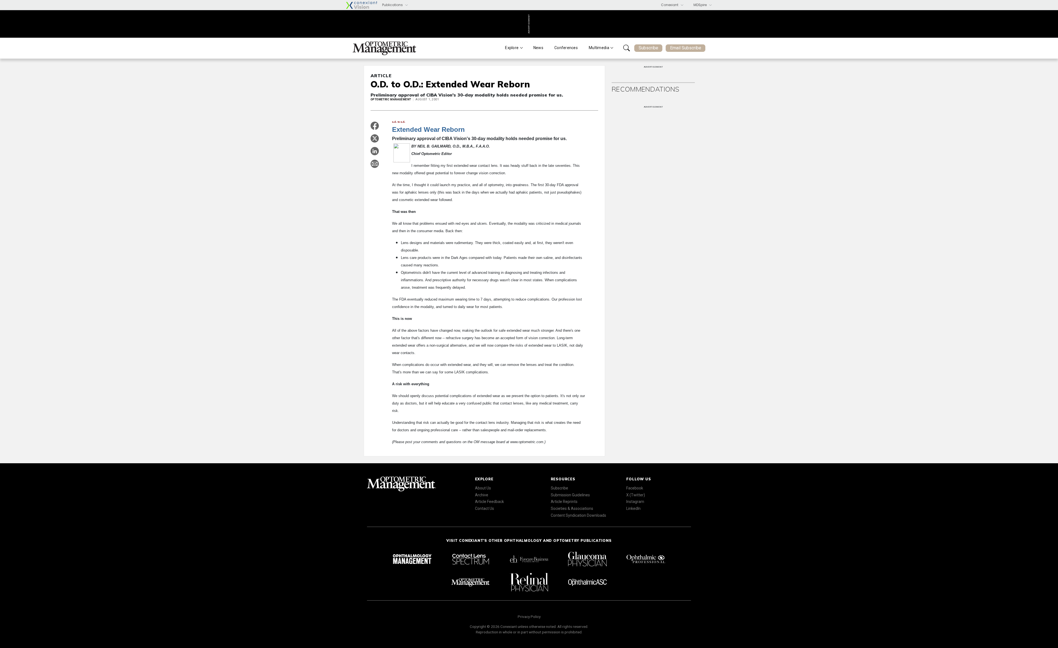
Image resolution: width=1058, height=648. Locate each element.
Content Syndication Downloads (578, 515)
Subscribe (648, 47)
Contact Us (484, 508)
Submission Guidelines (570, 495)
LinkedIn (633, 508)
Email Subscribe (685, 47)
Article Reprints (564, 501)
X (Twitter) (635, 495)
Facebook (634, 488)
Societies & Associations (572, 508)
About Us (483, 488)
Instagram (635, 501)
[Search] (626, 48)
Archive (481, 495)
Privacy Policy (529, 616)
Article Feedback (489, 501)
